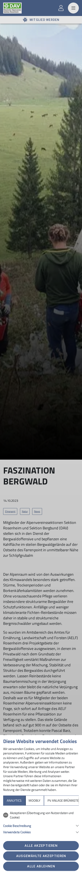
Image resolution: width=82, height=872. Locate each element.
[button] (41, 825)
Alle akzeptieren (41, 846)
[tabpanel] (41, 821)
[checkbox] (41, 815)
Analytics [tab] (14, 800)
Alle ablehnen (41, 866)
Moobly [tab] (34, 800)
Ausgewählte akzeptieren (41, 856)
